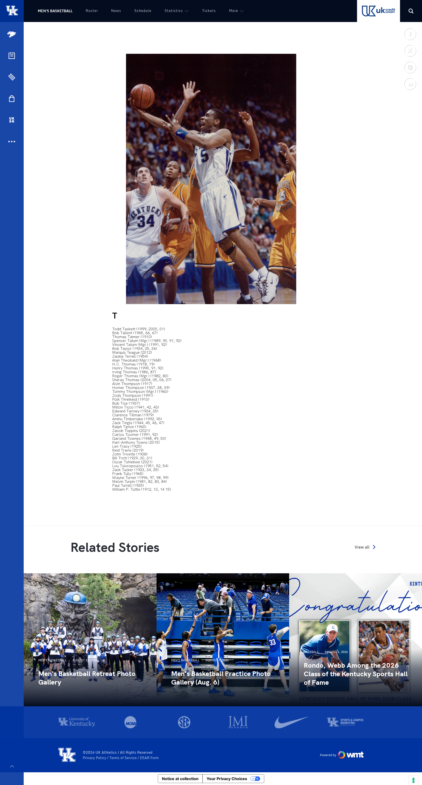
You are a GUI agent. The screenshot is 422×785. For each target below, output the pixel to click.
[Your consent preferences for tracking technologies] (413, 780)
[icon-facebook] (410, 34)
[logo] (66, 755)
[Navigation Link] (12, 34)
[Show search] (411, 11)
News (116, 10)
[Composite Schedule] (11, 55)
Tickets (209, 10)
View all (362, 547)
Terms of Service (123, 758)
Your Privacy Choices (227, 778)
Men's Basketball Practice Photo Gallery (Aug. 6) (221, 677)
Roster (92, 10)
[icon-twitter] (410, 50)
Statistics (174, 10)
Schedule (142, 10)
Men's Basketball (55, 11)
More (233, 10)
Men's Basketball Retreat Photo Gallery (87, 677)
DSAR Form (149, 758)
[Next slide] (410, 640)
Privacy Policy (95, 758)
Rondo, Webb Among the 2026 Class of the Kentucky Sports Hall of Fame (356, 674)
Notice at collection (180, 778)
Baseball (311, 652)
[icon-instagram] (410, 67)
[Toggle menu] (12, 766)
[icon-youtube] (410, 84)
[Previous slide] (36, 640)
